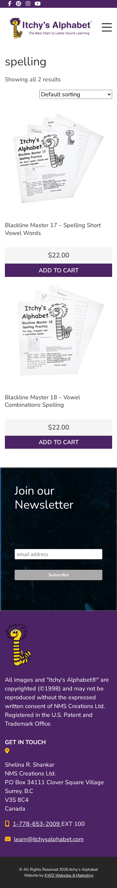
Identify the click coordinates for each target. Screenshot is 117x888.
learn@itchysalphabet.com (49, 839)
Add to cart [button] (59, 270)
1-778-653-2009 (37, 824)
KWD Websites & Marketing (69, 875)
